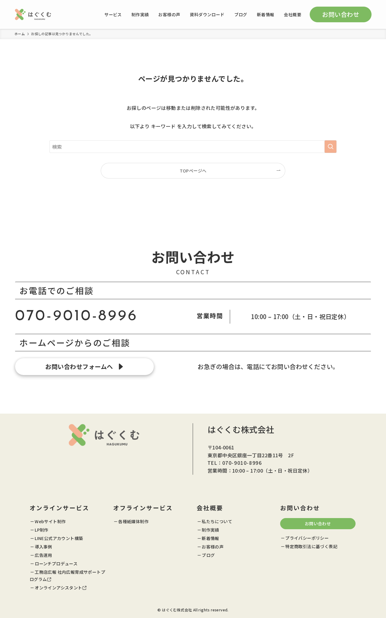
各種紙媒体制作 (133, 521)
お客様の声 (212, 547)
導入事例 (43, 547)
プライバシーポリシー (307, 538)
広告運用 (43, 555)
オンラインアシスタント (58, 588)
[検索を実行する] (330, 146)
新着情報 (210, 538)
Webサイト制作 (50, 521)
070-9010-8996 (76, 316)
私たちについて (217, 521)
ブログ (208, 555)
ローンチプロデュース (56, 564)
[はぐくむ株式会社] (33, 14)
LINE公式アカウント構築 (59, 538)
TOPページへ (193, 170)
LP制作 (42, 530)
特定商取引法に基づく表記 (311, 546)
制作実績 (210, 530)
